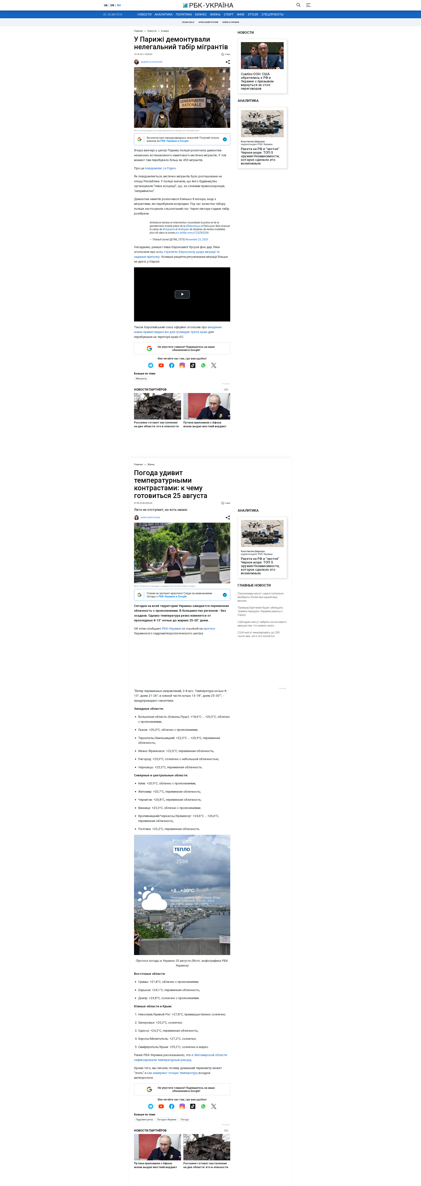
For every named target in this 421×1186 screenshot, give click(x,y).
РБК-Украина (171, 628)
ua (106, 5)
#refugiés (183, 229)
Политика (184, 14)
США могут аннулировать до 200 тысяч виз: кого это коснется (259, 634)
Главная (138, 31)
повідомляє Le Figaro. (161, 168)
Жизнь (215, 14)
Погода (185, 1119)
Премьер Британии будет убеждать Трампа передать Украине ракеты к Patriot (260, 611)
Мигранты (141, 378)
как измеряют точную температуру (172, 1073)
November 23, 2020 (197, 239)
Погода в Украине (166, 1119)
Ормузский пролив (208, 22)
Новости (144, 14)
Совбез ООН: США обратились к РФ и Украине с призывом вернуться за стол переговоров (257, 81)
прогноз (209, 628)
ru (119, 5)
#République (193, 226)
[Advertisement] (182, 662)
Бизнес (201, 14)
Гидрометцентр (144, 1119)
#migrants (169, 229)
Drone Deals (188, 22)
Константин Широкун (253, 141)
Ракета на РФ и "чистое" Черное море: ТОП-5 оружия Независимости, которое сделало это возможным (260, 156)
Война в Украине (231, 22)
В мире (165, 31)
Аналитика (164, 14)
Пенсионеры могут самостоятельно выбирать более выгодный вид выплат (261, 597)
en (112, 5)
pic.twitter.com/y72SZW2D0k (192, 232)
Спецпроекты (272, 14)
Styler (253, 14)
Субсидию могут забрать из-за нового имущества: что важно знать (262, 623)
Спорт (229, 14)
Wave (241, 14)
